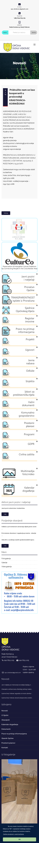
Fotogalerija (6, 558)
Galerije (4, 562)
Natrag (6, 213)
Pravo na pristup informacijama (14, 734)
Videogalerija (7, 567)
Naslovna (14, 69)
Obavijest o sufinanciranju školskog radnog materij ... (17, 689)
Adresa (19, 25)
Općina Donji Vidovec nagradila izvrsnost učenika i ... (17, 693)
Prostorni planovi (8, 743)
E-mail (20, 7)
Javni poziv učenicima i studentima (13, 508)
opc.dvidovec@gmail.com (19, 9)
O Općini (5, 715)
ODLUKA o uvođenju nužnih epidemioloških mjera (18, 540)
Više (5, 514)
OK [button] (19, 839)
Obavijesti (6, 720)
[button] (13, 834)
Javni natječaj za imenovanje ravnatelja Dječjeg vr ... (17, 685)
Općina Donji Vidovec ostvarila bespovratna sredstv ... (17, 698)
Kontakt (5, 748)
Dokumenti (6, 729)
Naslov (5, 32)
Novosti (5, 711)
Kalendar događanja (10, 724)
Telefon (19, 16)
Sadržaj (34, 32)
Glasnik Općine (8, 738)
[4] (19, 792)
